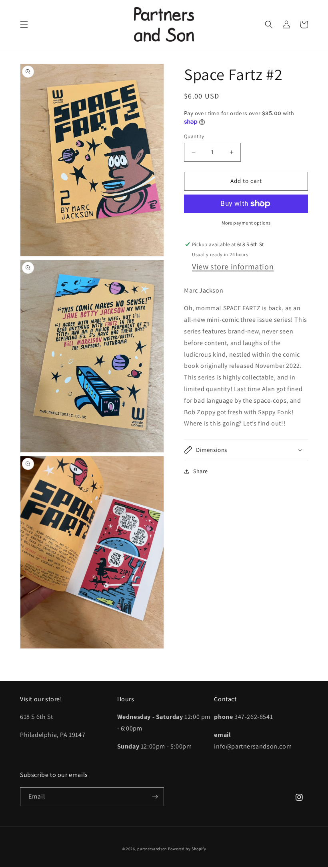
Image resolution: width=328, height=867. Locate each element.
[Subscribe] (155, 796)
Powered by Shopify (187, 848)
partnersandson (152, 848)
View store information (233, 266)
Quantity (194, 136)
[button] (24, 24)
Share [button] (200, 471)
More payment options (246, 223)
